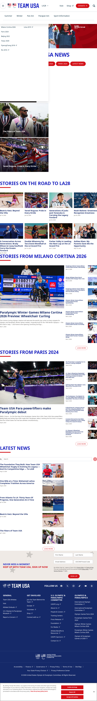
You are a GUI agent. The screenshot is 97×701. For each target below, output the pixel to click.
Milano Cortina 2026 (8, 27)
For (55, 627)
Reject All (72, 692)
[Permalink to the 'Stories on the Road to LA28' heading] (72, 183)
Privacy (85, 569)
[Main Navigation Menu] (3, 6)
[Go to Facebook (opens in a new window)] (61, 586)
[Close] (94, 692)
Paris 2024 (5, 32)
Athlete (10, 607)
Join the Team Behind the (36, 601)
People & (58, 612)
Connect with (33, 617)
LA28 (44, 5)
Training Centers (57, 616)
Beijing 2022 (5, 36)
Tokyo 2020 (5, 41)
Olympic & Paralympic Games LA (84, 637)
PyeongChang (9, 45)
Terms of (59, 571)
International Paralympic (84, 609)
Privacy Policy (80, 567)
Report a (10, 617)
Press (57, 619)
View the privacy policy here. (39, 691)
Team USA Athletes (9, 600)
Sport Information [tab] (62, 16)
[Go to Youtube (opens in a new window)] (85, 586)
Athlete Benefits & (60, 632)
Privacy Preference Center (60, 670)
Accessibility (18, 667)
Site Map (78, 667)
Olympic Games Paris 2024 (84, 614)
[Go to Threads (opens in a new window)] (91, 586)
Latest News (77, 64)
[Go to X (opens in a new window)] (67, 586)
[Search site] (95, 459)
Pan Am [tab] (30, 16)
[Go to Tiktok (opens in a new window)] (79, 586)
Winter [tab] (20, 16)
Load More (81, 348)
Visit (61, 5)
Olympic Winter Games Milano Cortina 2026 (83, 625)
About (55, 608)
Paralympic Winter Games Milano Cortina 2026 (84, 631)
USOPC (58, 637)
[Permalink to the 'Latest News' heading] (31, 448)
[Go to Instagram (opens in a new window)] (73, 586)
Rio (5, 50)
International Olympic (84, 603)
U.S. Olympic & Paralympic (12, 612)
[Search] (94, 6)
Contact (56, 641)
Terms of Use (89, 567)
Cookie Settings (72, 687)
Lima (29, 27)
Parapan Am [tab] (43, 16)
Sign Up (73, 576)
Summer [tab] (8, 16)
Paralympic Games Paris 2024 (83, 619)
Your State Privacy (37, 670)
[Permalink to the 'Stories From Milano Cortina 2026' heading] (88, 256)
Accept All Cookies (72, 697)
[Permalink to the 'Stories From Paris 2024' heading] (60, 352)
